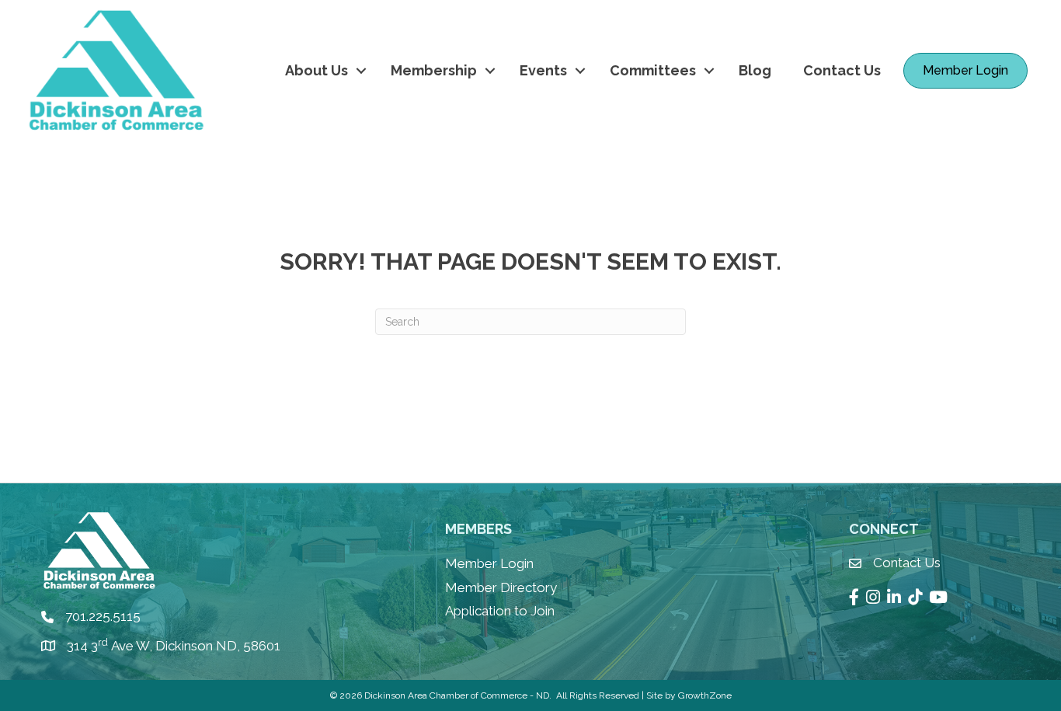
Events (543, 70)
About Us (316, 70)
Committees (653, 70)
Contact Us (842, 70)
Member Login (489, 563)
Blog (755, 70)
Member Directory (501, 587)
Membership (434, 70)
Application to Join (500, 611)
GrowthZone (705, 695)
